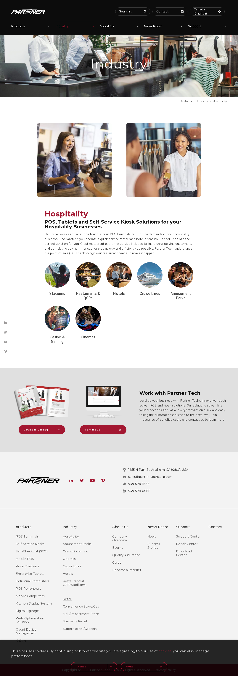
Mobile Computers (30, 596)
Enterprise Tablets (30, 573)
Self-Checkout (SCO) (32, 551)
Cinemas (88, 337)
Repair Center (187, 544)
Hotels (119, 293)
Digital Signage (27, 611)
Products (18, 26)
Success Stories (153, 545)
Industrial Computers (32, 581)
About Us (107, 26)
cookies (165, 651)
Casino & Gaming (57, 339)
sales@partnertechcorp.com (150, 477)
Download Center (184, 553)
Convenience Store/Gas (81, 606)
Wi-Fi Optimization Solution (30, 620)
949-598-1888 (139, 484)
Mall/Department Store (81, 614)
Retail (67, 599)
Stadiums (57, 293)
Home (188, 101)
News (151, 536)
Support (194, 26)
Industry (62, 26)
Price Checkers (27, 566)
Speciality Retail (75, 621)
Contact (215, 527)
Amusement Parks (181, 295)
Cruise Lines (150, 293)
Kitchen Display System (34, 603)
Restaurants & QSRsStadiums (74, 583)
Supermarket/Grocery (80, 629)
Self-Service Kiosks (30, 544)
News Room (153, 26)
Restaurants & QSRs (88, 295)
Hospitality (220, 101)
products (23, 527)
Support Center (188, 536)
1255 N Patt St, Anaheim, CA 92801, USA (158, 469)
